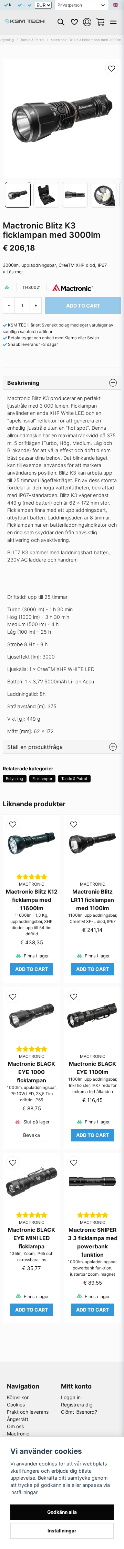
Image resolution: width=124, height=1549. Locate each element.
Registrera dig (77, 1404)
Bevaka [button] (31, 1135)
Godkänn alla (62, 1512)
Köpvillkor (18, 1397)
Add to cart (31, 969)
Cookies (16, 1404)
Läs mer (15, 271)
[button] (116, 5)
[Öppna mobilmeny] (113, 22)
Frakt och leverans (28, 1412)
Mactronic (18, 1433)
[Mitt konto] (87, 22)
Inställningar (62, 1530)
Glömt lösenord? (79, 1412)
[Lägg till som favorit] (74, 22)
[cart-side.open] (100, 22)
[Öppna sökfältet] (61, 22)
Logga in (71, 1397)
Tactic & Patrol (32, 40)
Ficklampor (42, 778)
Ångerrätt (17, 1419)
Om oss (15, 1426)
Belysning (14, 778)
